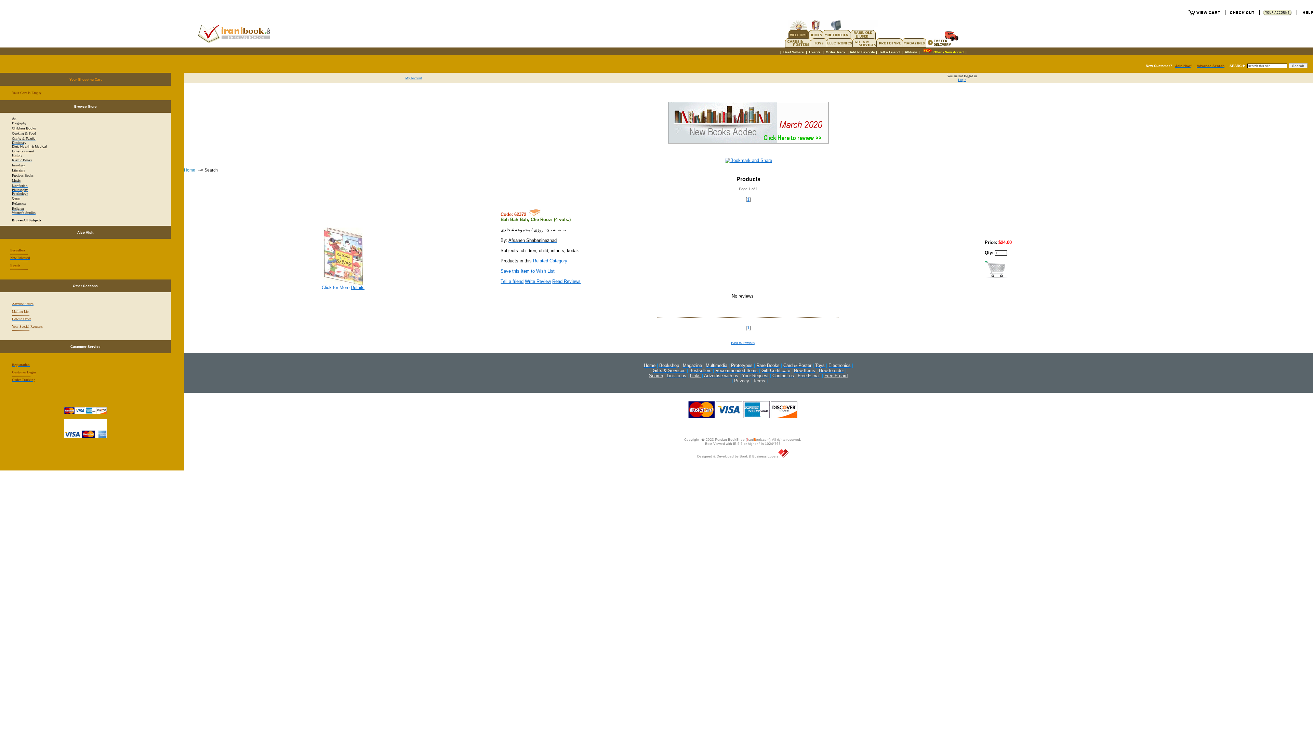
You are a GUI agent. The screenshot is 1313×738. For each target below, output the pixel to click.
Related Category (550, 260)
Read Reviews (566, 281)
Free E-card (836, 375)
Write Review (538, 281)
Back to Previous (743, 343)
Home (190, 170)
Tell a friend (512, 281)
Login (962, 80)
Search (656, 375)
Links (695, 375)
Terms (760, 380)
